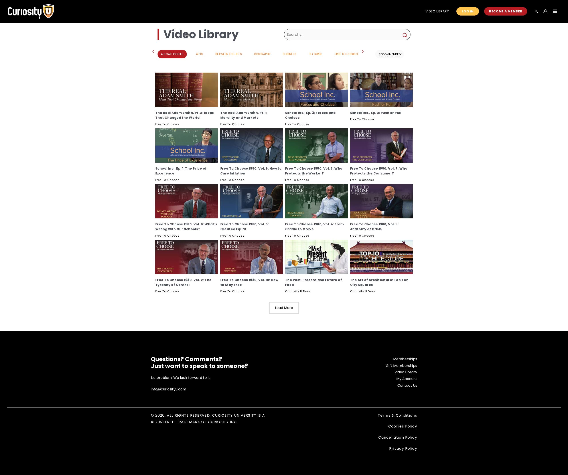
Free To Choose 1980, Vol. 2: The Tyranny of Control (183, 282)
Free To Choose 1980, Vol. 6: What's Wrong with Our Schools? (186, 226)
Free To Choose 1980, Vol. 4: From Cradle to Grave (314, 226)
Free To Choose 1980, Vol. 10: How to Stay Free (249, 282)
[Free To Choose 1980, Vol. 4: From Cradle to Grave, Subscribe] (316, 201)
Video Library (405, 372)
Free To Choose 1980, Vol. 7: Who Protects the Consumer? (378, 171)
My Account (406, 378)
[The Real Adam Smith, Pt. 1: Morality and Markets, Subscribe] (251, 90)
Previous (154, 51)
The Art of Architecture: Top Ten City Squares (379, 282)
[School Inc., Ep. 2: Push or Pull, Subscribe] (381, 90)
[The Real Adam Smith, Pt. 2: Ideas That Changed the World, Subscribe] (186, 90)
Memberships (405, 359)
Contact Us (407, 385)
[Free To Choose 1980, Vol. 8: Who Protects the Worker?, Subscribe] (316, 145)
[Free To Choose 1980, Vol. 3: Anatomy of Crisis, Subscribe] (381, 201)
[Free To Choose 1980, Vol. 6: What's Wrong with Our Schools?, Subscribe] (186, 201)
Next (363, 51)
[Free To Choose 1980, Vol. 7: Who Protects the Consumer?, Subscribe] (381, 145)
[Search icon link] (536, 12)
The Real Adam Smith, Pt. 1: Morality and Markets (243, 115)
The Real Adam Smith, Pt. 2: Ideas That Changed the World (184, 115)
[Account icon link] (545, 11)
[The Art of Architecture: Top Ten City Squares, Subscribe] (381, 257)
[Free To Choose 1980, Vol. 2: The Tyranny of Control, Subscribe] (186, 257)
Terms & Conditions (397, 415)
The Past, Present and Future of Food (313, 282)
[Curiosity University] (31, 11)
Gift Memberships (401, 365)
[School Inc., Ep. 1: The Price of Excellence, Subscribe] (186, 145)
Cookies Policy (402, 426)
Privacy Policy (403, 448)
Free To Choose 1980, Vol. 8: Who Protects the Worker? (313, 171)
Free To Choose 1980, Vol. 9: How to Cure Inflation (251, 171)
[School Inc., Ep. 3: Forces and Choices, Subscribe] (316, 90)
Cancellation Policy (397, 437)
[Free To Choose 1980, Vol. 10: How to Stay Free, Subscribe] (251, 257)
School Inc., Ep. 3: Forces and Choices (310, 115)
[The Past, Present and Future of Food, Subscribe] (316, 257)
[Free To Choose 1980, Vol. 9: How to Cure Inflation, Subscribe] (251, 145)
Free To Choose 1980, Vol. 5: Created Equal (244, 226)
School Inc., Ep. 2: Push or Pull (375, 113)
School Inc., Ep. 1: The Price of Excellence (181, 171)
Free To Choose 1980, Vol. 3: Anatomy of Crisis (374, 226)
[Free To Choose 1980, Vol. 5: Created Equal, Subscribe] (251, 201)
